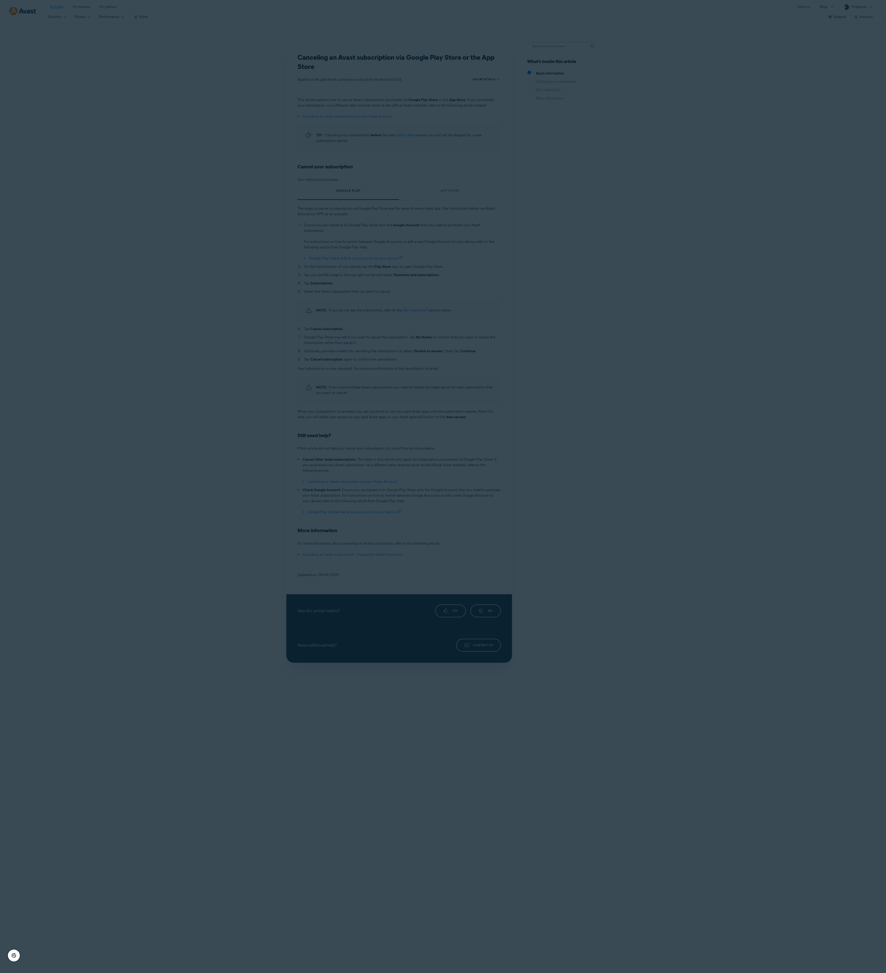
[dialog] (443, 486)
